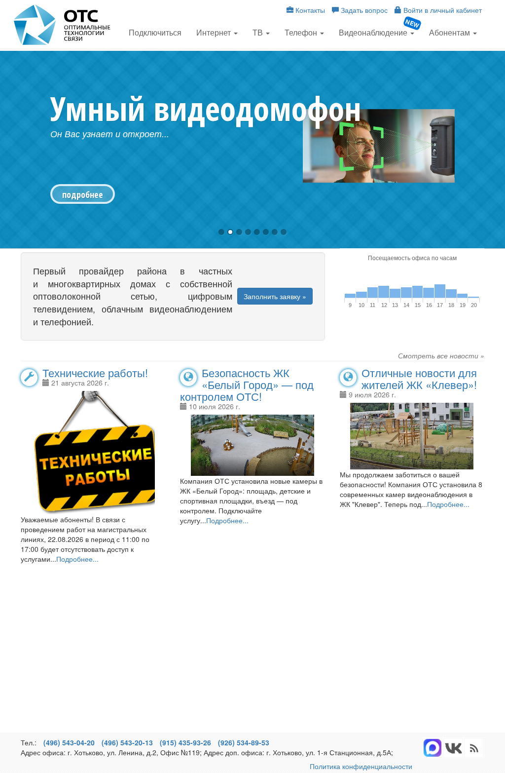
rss (453, 748)
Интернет (214, 32)
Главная (62, 24)
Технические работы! (95, 372)
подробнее (82, 194)
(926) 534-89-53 (243, 742)
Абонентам (450, 32)
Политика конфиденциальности (361, 766)
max (432, 748)
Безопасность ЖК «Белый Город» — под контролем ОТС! (247, 384)
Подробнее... (77, 559)
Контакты (309, 10)
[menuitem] (155, 31)
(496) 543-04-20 (69, 742)
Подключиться (155, 32)
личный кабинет (442, 10)
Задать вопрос (363, 10)
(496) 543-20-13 (127, 742)
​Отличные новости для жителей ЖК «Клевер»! (419, 378)
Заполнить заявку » (275, 296)
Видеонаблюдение (374, 32)
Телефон (302, 32)
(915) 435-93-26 (185, 742)
